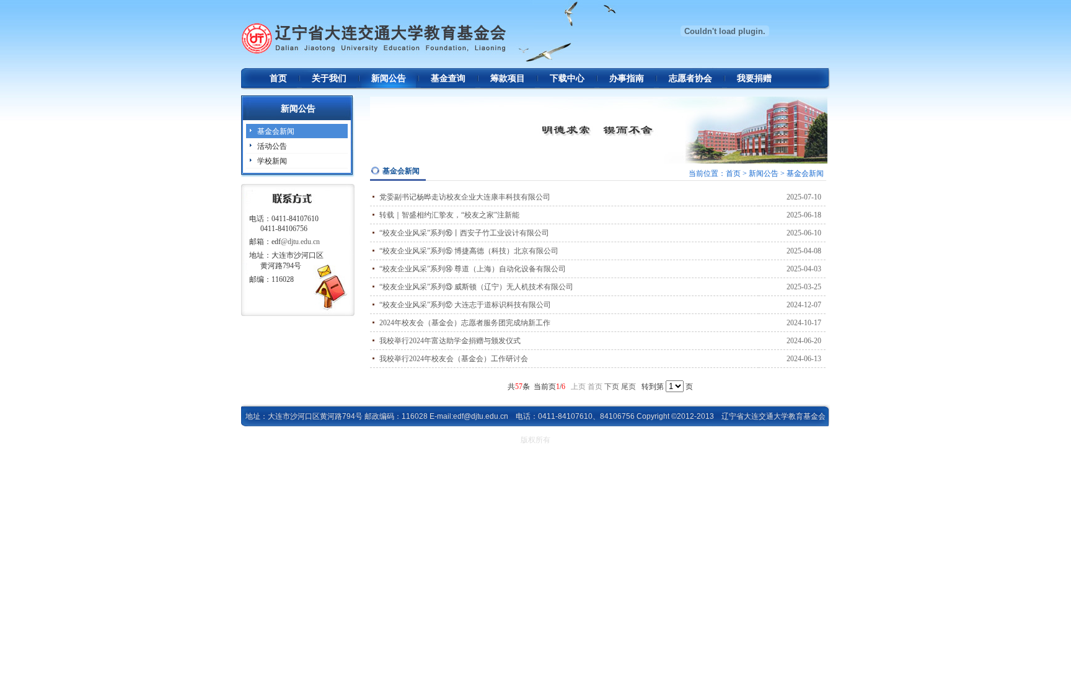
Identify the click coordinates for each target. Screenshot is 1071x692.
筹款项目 (507, 78)
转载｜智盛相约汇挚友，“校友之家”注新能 (449, 215)
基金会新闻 (275, 131)
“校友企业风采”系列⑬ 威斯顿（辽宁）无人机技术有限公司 (476, 286)
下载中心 (567, 78)
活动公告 (272, 146)
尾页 (628, 386)
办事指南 (626, 78)
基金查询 (448, 78)
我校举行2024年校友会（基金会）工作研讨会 (453, 358)
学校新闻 (272, 161)
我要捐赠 (754, 78)
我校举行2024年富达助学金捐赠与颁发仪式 (450, 340)
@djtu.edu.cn (300, 241)
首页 (278, 78)
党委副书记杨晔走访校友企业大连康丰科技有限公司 (464, 197)
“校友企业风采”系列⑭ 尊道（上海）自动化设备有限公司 (472, 269)
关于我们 (329, 78)
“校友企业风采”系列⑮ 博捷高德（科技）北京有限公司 (468, 251)
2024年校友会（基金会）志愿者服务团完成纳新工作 (464, 322)
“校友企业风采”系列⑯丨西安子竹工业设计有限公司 (464, 233)
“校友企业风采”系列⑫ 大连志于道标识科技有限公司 (465, 304)
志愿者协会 (690, 78)
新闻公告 (388, 78)
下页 (611, 386)
